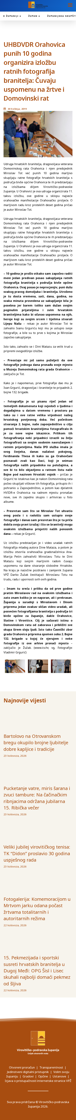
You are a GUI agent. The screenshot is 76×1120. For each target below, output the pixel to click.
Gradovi (28, 1076)
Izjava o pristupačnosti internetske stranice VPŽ (38, 1081)
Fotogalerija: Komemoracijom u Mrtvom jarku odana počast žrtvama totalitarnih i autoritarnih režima (37, 909)
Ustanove (59, 1076)
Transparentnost (51, 1067)
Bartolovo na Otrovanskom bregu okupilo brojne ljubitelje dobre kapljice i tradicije (36, 742)
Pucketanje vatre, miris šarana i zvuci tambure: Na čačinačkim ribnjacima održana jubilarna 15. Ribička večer (37, 798)
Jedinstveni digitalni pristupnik (28, 1072)
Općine (43, 1076)
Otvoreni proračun (22, 1067)
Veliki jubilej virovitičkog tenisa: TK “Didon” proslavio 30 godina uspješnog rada (37, 853)
